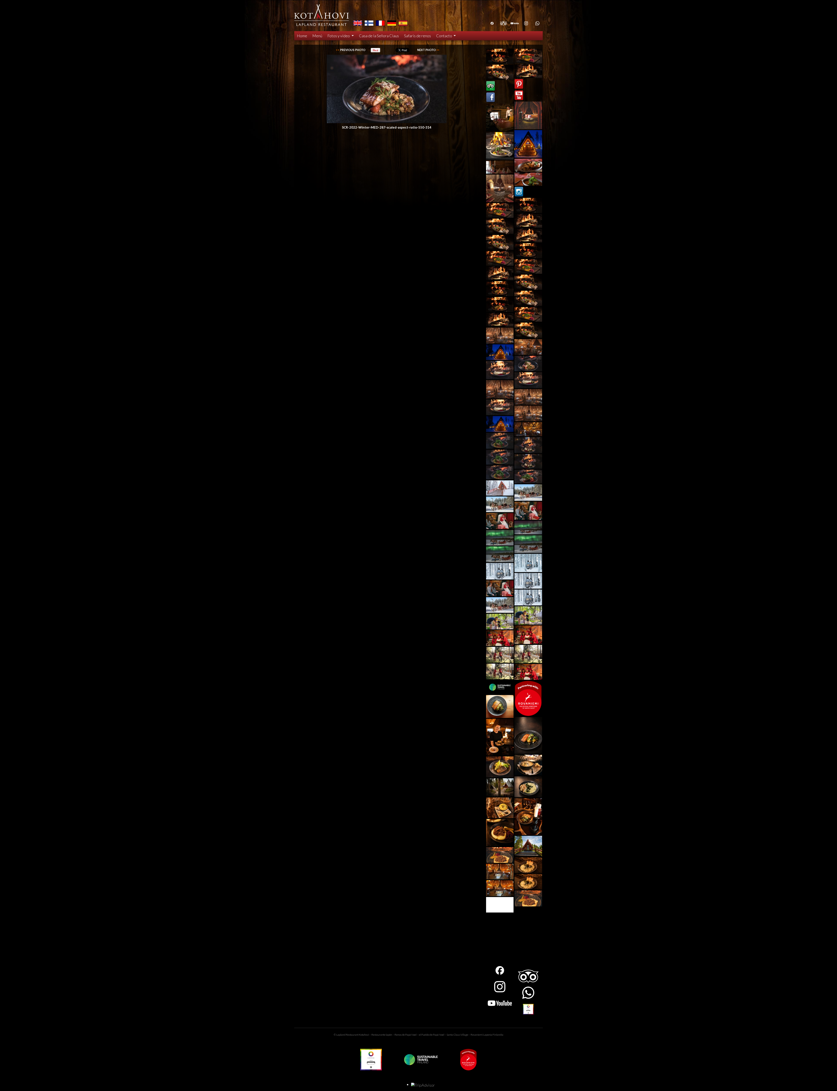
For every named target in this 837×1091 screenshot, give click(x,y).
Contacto (444, 35)
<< (350, 50)
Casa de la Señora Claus (379, 35)
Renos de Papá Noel (406, 1034)
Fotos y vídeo (338, 35)
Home (302, 35)
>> (428, 50)
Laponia (487, 1034)
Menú (317, 35)
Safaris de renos (417, 35)
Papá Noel (438, 1034)
